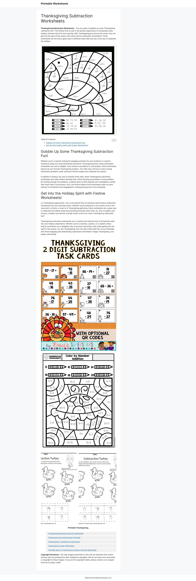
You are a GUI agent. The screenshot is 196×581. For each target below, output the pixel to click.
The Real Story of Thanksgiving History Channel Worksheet (72, 550)
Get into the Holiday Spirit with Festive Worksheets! (67, 145)
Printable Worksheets (54, 3)
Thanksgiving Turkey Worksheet (61, 546)
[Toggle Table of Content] (114, 139)
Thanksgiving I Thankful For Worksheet (64, 542)
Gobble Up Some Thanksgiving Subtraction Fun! (65, 143)
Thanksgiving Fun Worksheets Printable (64, 538)
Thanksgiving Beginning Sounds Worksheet (65, 534)
